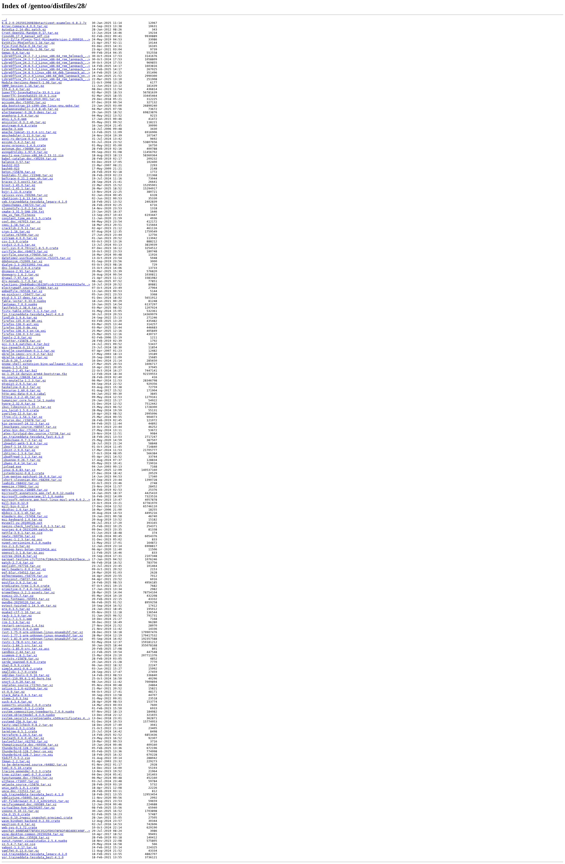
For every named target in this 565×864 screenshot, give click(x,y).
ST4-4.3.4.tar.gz (16, 89)
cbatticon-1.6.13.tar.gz (22, 198)
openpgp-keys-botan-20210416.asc (29, 549)
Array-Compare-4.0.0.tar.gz (25, 26)
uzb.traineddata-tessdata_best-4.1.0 (33, 794)
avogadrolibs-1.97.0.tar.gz (25, 152)
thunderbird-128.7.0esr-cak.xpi (28, 748)
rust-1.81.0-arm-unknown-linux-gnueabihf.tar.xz (42, 638)
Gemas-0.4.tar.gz (16, 52)
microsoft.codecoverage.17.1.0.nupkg (33, 496)
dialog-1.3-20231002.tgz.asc (25, 264)
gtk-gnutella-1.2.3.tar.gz (24, 380)
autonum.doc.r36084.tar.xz (24, 148)
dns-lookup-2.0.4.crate (21, 268)
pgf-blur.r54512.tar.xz (21, 572)
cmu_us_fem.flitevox (18, 215)
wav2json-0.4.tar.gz (18, 824)
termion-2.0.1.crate (18, 728)
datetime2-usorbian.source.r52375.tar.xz (36, 258)
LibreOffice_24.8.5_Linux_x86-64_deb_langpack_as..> (46, 72)
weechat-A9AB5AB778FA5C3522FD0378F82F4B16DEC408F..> (46, 830)
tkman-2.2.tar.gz (16, 761)
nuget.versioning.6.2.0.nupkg (26, 542)
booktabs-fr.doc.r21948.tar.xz (27, 175)
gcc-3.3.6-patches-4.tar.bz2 (25, 344)
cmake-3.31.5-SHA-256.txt (23, 211)
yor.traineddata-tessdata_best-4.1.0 (33, 857)
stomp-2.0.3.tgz (15, 698)
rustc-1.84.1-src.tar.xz (22, 645)
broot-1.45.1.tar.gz (18, 188)
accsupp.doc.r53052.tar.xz (24, 102)
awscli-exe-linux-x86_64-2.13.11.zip (33, 155)
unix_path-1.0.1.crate (20, 787)
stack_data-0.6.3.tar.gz (22, 695)
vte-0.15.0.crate (16, 814)
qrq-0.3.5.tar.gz (16, 609)
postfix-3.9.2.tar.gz (19, 582)
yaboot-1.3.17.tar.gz (19, 847)
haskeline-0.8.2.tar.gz (21, 387)
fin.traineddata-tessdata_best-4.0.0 (33, 314)
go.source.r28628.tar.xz (22, 377)
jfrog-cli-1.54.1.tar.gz (22, 417)
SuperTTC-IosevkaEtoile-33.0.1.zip (31, 92)
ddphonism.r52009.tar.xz (22, 261)
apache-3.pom (12, 128)
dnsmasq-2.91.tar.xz (18, 271)
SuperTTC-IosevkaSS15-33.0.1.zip (29, 95)
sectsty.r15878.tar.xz (20, 658)
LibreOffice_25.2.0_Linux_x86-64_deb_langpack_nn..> (46, 75)
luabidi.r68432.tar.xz (20, 483)
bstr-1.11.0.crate (17, 191)
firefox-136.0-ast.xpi (20, 324)
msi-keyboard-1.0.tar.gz (22, 519)
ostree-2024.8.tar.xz (19, 556)
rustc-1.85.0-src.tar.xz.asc (25, 648)
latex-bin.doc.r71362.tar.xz (25, 430)
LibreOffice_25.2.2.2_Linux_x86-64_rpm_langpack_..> (46, 79)
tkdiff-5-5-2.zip (16, 758)
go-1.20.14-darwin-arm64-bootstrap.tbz (34, 373)
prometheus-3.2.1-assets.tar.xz (28, 592)
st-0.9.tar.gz (13, 691)
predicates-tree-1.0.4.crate (25, 585)
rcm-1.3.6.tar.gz (16, 622)
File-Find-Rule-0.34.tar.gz (25, 46)
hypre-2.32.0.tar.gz (18, 403)
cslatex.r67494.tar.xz (20, 234)
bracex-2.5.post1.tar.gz (22, 181)
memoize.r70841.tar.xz (20, 486)
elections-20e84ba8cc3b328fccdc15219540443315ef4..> (46, 284)
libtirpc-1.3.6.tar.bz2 (21, 453)
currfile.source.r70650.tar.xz (27, 254)
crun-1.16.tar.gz (16, 231)
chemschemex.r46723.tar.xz (24, 205)
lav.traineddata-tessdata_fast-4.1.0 (33, 436)
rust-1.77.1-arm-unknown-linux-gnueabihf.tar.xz (42, 635)
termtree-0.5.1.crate (19, 731)
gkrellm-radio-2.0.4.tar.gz (25, 357)
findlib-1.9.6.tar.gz (19, 317)
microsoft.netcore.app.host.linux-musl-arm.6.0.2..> (46, 499)
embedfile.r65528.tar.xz (22, 291)
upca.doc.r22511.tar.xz (21, 791)
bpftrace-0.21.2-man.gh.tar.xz (27, 178)
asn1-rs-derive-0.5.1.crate (25, 138)
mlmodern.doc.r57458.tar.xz (25, 516)
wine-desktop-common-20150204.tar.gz (33, 834)
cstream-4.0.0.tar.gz (19, 238)
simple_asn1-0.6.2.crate (22, 668)
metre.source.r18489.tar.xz (25, 489)
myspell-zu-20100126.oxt (22, 522)
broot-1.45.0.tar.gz (18, 185)
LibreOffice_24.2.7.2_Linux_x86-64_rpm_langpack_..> (46, 59)
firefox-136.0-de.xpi (19, 327)
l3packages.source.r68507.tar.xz (29, 426)
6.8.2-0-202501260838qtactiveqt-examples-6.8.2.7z (44, 23)
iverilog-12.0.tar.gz (19, 413)
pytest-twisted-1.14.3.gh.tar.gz (29, 605)
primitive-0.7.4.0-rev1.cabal (26, 589)
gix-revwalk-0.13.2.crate (23, 347)
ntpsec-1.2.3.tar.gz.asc (22, 539)
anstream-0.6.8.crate (19, 125)
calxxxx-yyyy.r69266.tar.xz (25, 195)
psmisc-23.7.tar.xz (18, 595)
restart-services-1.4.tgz (23, 625)
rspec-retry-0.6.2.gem (20, 628)
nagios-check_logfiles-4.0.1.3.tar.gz (33, 526)
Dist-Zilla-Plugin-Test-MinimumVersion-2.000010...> (46, 39)
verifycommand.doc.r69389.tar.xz (29, 804)
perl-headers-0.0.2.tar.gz (24, 569)
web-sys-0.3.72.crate (19, 827)
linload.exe (11, 466)
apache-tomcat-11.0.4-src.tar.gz (29, 132)
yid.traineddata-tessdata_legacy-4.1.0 (34, 854)
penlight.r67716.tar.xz (21, 566)
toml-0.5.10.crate (17, 768)
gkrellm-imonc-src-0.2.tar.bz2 (27, 354)
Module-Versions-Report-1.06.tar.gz (32, 82)
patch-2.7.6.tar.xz (18, 562)
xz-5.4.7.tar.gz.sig (18, 844)
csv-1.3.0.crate (15, 241)
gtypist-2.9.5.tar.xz (19, 383)
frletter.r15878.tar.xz (21, 340)
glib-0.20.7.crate (17, 360)
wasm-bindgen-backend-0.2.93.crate (31, 820)
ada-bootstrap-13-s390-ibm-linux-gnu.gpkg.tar (40, 105)
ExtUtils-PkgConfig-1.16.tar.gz (28, 42)
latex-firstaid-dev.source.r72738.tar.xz (36, 433)
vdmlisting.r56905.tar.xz (23, 797)
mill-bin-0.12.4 (15, 506)
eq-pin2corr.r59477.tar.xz (24, 294)
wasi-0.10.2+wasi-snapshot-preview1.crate (37, 817)
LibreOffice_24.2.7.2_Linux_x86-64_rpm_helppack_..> (46, 56)
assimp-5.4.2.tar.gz (18, 142)
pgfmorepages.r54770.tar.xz (25, 575)
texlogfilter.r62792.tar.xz (25, 741)
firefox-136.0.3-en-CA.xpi (24, 330)
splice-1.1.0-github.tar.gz (25, 688)
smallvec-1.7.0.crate (19, 671)
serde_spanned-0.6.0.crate (24, 662)
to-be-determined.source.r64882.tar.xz (34, 764)
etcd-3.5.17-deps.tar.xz (22, 297)
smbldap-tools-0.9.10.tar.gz (25, 675)
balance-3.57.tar (16, 162)
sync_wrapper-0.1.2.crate (23, 708)
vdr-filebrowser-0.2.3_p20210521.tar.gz (35, 801)
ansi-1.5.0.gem (14, 119)
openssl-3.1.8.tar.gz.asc (23, 552)
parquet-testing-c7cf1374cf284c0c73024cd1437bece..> (46, 559)
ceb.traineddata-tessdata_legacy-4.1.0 (34, 201)
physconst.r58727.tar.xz (22, 579)
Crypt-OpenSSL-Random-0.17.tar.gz (30, 32)
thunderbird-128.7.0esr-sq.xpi (27, 751)
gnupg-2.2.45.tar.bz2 (19, 370)
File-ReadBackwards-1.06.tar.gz (28, 49)
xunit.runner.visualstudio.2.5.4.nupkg (34, 840)
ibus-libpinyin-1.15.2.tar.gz (26, 407)
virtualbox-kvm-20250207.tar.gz (28, 807)
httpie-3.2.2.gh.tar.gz (21, 397)
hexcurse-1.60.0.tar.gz (21, 390)
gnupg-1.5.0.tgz (15, 367)
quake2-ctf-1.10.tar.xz (21, 612)
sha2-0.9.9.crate (16, 665)
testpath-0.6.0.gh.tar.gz (23, 738)
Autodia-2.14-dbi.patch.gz (24, 29)
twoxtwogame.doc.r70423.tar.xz (27, 777)
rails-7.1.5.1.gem (17, 619)
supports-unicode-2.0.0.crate (26, 705)
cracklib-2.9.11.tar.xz (21, 228)
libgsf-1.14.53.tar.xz (20, 446)
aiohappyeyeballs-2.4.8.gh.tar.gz (30, 109)
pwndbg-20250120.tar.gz (21, 602)
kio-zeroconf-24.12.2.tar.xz (25, 423)
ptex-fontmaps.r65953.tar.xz (25, 599)
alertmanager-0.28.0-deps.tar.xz (29, 112)
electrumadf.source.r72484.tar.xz (30, 287)
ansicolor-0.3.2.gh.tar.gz (24, 122)
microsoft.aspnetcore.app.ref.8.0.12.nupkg (38, 493)
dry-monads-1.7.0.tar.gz (22, 281)
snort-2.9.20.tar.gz (18, 681)
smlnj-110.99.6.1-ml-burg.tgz (26, 678)
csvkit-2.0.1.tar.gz (18, 244)
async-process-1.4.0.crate (24, 145)
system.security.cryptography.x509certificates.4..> (46, 718)
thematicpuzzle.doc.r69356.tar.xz (30, 744)
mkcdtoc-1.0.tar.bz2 (18, 509)
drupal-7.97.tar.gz (18, 277)
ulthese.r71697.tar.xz (20, 781)
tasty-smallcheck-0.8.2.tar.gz (27, 724)
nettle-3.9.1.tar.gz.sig (22, 532)
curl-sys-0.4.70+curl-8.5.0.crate (30, 248)
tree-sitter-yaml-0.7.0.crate (26, 774)
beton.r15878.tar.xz (18, 172)
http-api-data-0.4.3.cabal (24, 393)
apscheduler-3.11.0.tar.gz (24, 135)
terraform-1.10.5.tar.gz (22, 734)
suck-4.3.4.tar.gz (17, 701)
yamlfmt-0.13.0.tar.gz (20, 850)
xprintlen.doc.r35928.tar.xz (25, 837)
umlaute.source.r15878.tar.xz (26, 784)
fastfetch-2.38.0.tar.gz (22, 307)
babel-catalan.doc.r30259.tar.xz (29, 158)
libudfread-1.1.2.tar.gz (22, 456)
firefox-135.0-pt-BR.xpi (22, 321)
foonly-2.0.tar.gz (17, 337)
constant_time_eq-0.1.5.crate (26, 218)
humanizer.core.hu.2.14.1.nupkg (28, 400)
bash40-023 (10, 168)
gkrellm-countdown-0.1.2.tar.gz (28, 350)
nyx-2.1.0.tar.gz (16, 546)
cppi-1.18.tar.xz (16, 224)
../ (4, 19)
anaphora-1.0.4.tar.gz (20, 115)
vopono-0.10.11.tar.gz (20, 811)
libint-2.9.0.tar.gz (18, 450)
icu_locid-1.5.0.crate (20, 410)
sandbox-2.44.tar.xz (18, 652)
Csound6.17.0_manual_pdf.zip (25, 36)
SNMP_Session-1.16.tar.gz (23, 85)
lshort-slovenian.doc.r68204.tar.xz (32, 479)
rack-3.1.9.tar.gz (17, 615)
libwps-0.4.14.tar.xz (19, 463)
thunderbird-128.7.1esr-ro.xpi (27, 754)
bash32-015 (10, 165)
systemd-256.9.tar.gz (19, 721)
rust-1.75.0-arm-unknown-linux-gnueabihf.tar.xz (42, 632)
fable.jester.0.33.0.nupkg (24, 301)
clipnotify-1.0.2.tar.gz (22, 208)
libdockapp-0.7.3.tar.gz (22, 440)
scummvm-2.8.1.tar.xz (19, 655)
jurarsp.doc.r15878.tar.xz (24, 420)
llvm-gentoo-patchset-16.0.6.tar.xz (32, 476)
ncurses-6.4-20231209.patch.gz (27, 529)
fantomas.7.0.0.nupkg (19, 304)
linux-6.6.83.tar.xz (18, 470)
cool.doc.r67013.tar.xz (21, 221)
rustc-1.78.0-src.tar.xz (22, 642)
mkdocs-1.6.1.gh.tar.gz (21, 513)
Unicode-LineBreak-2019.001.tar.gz (31, 99)
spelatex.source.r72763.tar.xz (27, 685)
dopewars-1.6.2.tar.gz (20, 274)
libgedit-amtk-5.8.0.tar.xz (25, 443)
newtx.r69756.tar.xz (18, 536)
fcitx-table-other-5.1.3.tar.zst (29, 311)
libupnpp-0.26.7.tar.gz (21, 460)
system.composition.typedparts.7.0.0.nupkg (38, 711)
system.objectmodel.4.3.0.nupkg (28, 715)
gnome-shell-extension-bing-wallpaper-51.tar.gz (42, 364)
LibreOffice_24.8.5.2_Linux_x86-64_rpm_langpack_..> (46, 66)
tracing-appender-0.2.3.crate (26, 771)
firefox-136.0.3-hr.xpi (21, 334)
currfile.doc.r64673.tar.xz (25, 251)
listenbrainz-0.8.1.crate (23, 473)
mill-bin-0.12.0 (15, 503)
